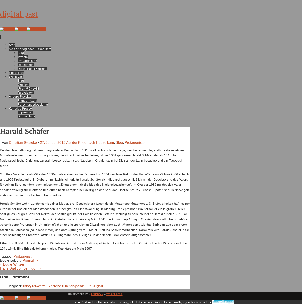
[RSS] (21, 29)
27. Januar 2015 (52, 142)
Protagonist (22, 256)
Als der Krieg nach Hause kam (90, 142)
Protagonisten (136, 142)
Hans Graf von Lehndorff (20, 268)
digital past (19, 13)
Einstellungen (223, 302)
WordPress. (114, 294)
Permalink (30, 260)
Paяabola (97, 294)
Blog (119, 142)
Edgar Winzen (12, 264)
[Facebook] (36, 29)
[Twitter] (7, 29)
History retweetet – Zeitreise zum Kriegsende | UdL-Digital (62, 286)
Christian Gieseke (23, 142)
